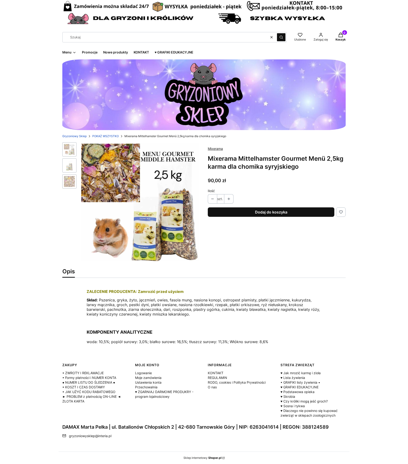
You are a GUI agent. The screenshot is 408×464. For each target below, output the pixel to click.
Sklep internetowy (202, 458)
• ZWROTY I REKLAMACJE (83, 373)
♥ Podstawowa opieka (297, 392)
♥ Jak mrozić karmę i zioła (300, 373)
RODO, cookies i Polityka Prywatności (237, 382)
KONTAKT (215, 373)
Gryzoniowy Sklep (74, 136)
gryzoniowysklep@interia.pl (90, 436)
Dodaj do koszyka (271, 212)
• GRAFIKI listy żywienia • (300, 382)
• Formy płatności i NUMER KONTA (89, 378)
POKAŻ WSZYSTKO (105, 136)
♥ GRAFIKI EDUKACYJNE (299, 387)
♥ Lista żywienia (292, 378)
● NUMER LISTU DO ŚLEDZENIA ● (88, 382)
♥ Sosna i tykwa (292, 406)
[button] (281, 37)
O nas (212, 387)
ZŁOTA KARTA (73, 401)
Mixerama (215, 149)
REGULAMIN (217, 378)
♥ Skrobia (287, 396)
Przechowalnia (146, 387)
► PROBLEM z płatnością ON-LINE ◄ (91, 396)
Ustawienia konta (148, 382)
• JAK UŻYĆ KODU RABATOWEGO (88, 392)
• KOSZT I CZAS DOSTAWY (83, 387)
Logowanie (143, 373)
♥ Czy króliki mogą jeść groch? (304, 401)
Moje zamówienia (148, 378)
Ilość (211, 191)
